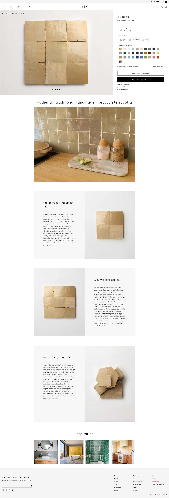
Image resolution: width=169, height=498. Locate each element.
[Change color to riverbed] (120, 57)
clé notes (116, 475)
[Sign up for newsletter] (17, 486)
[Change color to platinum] (120, 61)
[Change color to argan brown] (149, 53)
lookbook (19, 7)
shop (4, 7)
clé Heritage (126, 84)
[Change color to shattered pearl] (157, 48)
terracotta (154, 475)
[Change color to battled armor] (145, 48)
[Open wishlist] (154, 7)
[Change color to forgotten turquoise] (133, 57)
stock (11, 7)
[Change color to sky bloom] (128, 57)
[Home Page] (85, 6)
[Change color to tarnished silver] (153, 53)
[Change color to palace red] (157, 57)
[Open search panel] (158, 7)
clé (155, 494)
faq (134, 478)
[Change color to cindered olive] (153, 48)
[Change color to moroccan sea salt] (128, 48)
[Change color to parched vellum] (137, 48)
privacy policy (6, 480)
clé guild (116, 478)
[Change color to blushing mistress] (153, 57)
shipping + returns (138, 475)
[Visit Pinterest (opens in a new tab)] (6, 490)
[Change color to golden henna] (145, 53)
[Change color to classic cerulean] (141, 57)
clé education (117, 487)
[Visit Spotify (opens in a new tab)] (12, 490)
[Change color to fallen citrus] (145, 57)
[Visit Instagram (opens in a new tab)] (3, 490)
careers (116, 481)
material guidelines (122, 89)
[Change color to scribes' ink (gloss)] (133, 53)
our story (29, 7)
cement (154, 478)
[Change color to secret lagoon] (124, 53)
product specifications (123, 87)
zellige (134, 487)
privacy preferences (25, 480)
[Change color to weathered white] (124, 48)
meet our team (137, 484)
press (115, 484)
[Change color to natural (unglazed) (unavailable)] (141, 48)
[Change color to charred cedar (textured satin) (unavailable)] (120, 53)
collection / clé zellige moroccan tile (13, 13)
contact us (116, 490)
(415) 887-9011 (137, 490)
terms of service (15, 480)
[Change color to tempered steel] (149, 48)
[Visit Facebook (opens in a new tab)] (9, 490)
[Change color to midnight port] (137, 53)
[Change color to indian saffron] (157, 53)
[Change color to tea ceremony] (133, 48)
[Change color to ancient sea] (137, 57)
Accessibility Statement (158, 484)
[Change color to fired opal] (141, 53)
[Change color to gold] (120, 48)
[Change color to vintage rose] (128, 53)
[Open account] (162, 7)
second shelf (155, 481)
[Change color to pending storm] (124, 57)
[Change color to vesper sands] (149, 57)
